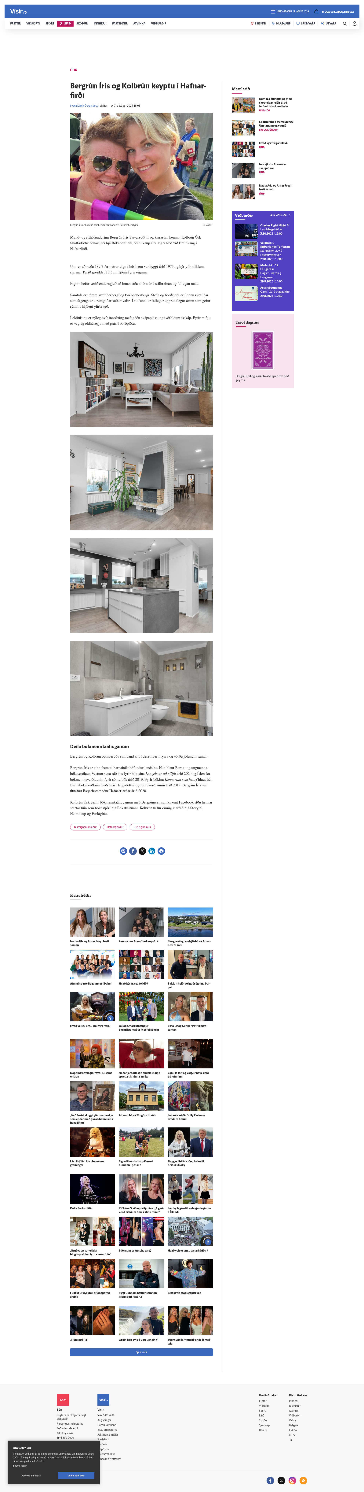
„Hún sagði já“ (79, 1340)
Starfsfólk (103, 1439)
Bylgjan (293, 1425)
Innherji (293, 1401)
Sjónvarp (264, 1425)
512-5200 (109, 1415)
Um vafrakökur (106, 1454)
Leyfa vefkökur (76, 1475)
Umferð (102, 1444)
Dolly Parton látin (81, 1208)
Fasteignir (294, 1406)
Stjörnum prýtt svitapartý (135, 1250)
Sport (262, 1411)
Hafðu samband (106, 1425)
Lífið (261, 1415)
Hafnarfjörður (115, 827)
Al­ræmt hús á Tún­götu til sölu (137, 1115)
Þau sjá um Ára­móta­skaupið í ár (139, 941)
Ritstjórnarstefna (107, 1430)
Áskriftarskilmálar (107, 1435)
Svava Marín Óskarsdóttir (84, 106)
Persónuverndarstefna (70, 1424)
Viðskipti (264, 1406)
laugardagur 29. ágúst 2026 (293, 11)
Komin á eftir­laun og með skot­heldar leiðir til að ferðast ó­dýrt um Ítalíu (275, 103)
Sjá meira (141, 1352)
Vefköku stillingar (31, 1475)
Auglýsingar (104, 1420)
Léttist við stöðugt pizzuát (184, 1293)
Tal (291, 1440)
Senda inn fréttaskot (109, 1459)
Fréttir (263, 1401)
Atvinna (293, 1411)
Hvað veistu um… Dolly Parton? (90, 1026)
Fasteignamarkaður (85, 827)
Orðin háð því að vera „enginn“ (138, 1340)
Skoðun (263, 1420)
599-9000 (68, 1438)
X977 (292, 1435)
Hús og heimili (142, 827)
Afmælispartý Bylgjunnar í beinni (91, 983)
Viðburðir (294, 1415)
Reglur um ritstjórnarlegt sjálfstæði (71, 1417)
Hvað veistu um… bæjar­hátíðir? (188, 1250)
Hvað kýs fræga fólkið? (133, 983)
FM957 (293, 1430)
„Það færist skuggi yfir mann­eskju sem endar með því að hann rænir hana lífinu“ (91, 1119)
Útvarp (263, 1430)
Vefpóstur (103, 1449)
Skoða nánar (20, 1465)
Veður (292, 1420)
